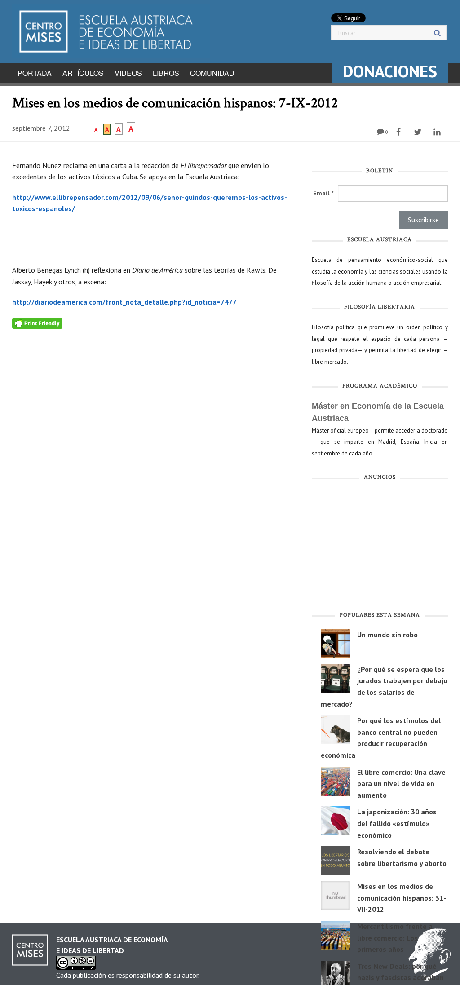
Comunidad (212, 73)
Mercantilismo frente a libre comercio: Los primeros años (395, 938)
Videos (128, 73)
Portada (35, 73)
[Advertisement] (380, 548)
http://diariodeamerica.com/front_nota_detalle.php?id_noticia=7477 (124, 301)
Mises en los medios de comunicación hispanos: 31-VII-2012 (401, 898)
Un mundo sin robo (387, 634)
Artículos (83, 73)
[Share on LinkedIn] (438, 132)
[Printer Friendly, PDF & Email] (37, 323)
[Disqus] (155, 441)
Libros (166, 73)
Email (323, 193)
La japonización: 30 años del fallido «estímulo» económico (397, 823)
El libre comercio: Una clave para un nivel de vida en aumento (401, 783)
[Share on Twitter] (419, 132)
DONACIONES (390, 71)
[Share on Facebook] (399, 132)
